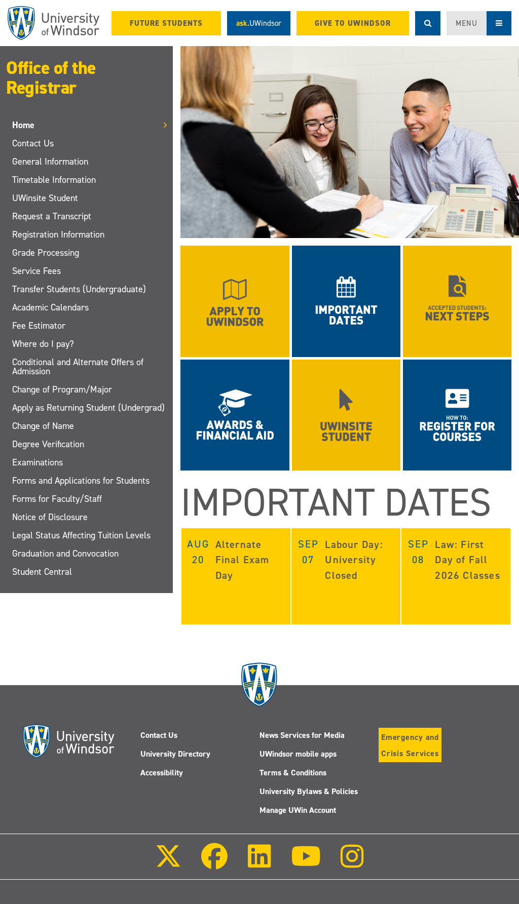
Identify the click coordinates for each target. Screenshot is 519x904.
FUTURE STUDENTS (166, 23)
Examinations (37, 462)
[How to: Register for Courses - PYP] (457, 414)
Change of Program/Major (62, 389)
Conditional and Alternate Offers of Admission (77, 366)
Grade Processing (45, 253)
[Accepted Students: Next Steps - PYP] (457, 300)
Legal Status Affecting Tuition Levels (81, 535)
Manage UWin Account (298, 810)
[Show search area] (427, 23)
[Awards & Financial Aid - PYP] (234, 414)
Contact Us (33, 143)
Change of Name (43, 426)
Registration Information (58, 234)
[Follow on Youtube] (306, 863)
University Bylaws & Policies (309, 791)
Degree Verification (48, 444)
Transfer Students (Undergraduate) (79, 289)
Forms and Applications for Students (81, 481)
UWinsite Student (45, 198)
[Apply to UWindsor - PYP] (234, 300)
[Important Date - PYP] (346, 300)
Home (23, 125)
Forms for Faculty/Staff (57, 499)
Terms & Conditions (293, 772)
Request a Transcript (51, 216)
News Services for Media (302, 735)
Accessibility (161, 772)
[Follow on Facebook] (214, 863)
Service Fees (36, 271)
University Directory (175, 754)
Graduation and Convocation (65, 553)
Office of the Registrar (51, 78)
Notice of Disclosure (50, 517)
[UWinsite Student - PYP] (346, 414)
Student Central (42, 572)
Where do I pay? (43, 344)
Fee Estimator (38, 326)
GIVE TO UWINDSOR (353, 23)
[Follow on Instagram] (352, 863)
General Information (50, 161)
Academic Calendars (50, 307)
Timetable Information (54, 180)
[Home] (53, 23)
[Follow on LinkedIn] (259, 863)
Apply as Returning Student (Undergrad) (88, 408)
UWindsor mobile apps (298, 754)
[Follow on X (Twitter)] (168, 863)
